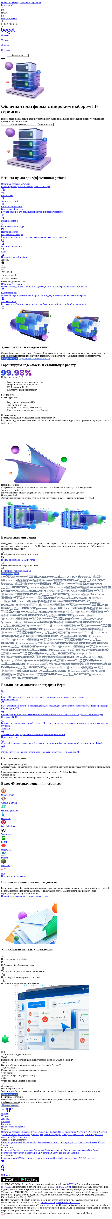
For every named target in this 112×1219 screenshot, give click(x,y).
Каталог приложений (11, 1142)
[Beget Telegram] (56, 1169)
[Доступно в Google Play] (29, 1181)
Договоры (39, 1150)
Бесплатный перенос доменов (16, 571)
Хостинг (5, 1116)
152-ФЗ (101, 1142)
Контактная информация (25, 1153)
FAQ (93, 1158)
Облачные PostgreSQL (50, 1132)
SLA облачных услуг (48, 1153)
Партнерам (35, 2)
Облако (4, 1113)
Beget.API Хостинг (62, 1158)
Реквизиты (6, 1150)
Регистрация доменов (28, 1134)
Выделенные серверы (50, 1134)
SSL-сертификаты (68, 1142)
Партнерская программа (13, 1126)
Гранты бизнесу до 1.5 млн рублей (18, 560)
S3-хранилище (69, 1132)
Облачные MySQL (30, 1132)
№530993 (71, 1184)
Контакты (6, 1124)
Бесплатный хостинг (48, 1142)
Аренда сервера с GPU (73, 1134)
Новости (5, 2)
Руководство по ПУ (11, 1158)
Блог (23, 1158)
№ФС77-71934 (63, 1187)
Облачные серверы (10, 1132)
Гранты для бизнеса (20, 2)
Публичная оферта (53, 1150)
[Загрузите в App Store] (10, 1181)
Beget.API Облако (81, 1158)
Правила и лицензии (23, 1150)
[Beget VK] (56, 1160)
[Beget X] (56, 1163)
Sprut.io (4, 1145)
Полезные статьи (44, 1158)
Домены (5, 1119)
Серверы (5, 1121)
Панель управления (69, 1153)
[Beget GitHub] (56, 1166)
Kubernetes (23, 1137)
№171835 (5, 1187)
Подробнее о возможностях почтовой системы (24, 896)
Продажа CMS (30, 1142)
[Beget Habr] (56, 1172)
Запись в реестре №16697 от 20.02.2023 (60, 1202)
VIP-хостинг (92, 1132)
